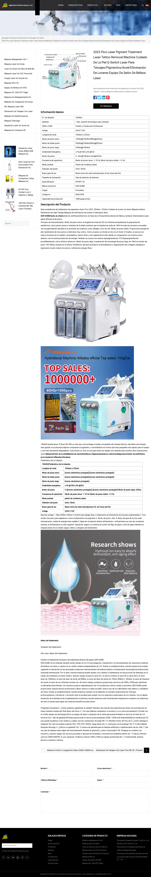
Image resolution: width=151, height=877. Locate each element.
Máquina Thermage (12, 121)
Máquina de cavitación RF (15, 130)
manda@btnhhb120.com (103, 874)
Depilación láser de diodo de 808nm (16, 125)
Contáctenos (131, 5)
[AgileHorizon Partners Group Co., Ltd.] (13, 837)
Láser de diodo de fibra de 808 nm (19, 69)
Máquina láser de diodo (14, 64)
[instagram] (22, 857)
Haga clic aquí (24, 851)
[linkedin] (8, 857)
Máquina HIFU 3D (11, 83)
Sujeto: (100, 780)
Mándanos (107, 106)
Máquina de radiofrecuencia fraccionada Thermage (16, 116)
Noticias (107, 5)
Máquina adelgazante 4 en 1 (16, 59)
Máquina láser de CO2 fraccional (18, 73)
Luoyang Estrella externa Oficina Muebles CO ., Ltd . (132, 858)
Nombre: (44, 768)
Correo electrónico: (104, 768)
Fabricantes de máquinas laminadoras (131, 847)
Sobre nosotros (75, 5)
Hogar (61, 5)
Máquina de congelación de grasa (18, 102)
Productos (92, 5)
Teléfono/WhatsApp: (49, 780)
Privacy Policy (53, 863)
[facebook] (3, 857)
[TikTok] (27, 857)
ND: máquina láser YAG (14, 107)
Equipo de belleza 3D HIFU (15, 88)
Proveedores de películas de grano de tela (132, 853)
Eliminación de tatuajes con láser (31, 38)
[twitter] (13, 857)
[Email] (29, 845)
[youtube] (17, 857)
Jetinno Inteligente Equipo (126, 850)
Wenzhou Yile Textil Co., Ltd (127, 844)
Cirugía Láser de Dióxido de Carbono (16, 78)
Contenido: (45, 792)
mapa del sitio (53, 860)
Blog (118, 5)
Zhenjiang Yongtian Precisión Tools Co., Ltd (133, 840)
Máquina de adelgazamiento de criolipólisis (17, 97)
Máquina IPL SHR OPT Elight (16, 92)
